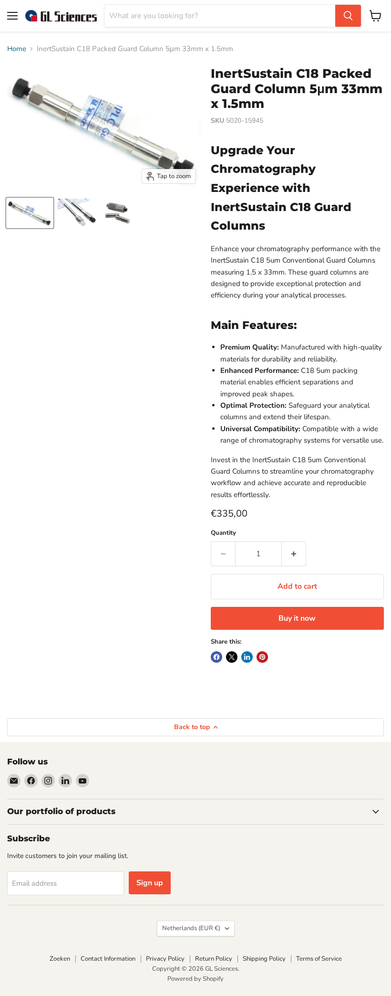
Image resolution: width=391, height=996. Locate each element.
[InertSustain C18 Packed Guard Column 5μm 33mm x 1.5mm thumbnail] (77, 213)
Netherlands (191, 928)
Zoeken (60, 958)
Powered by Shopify (195, 979)
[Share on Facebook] (216, 657)
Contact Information (108, 958)
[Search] (348, 16)
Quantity (223, 533)
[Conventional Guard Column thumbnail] (29, 213)
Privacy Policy (165, 958)
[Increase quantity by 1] (294, 553)
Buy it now (297, 618)
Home (16, 49)
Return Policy (213, 958)
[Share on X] (231, 657)
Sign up (149, 883)
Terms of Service (319, 958)
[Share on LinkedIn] (247, 657)
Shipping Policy (264, 958)
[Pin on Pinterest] (262, 657)
